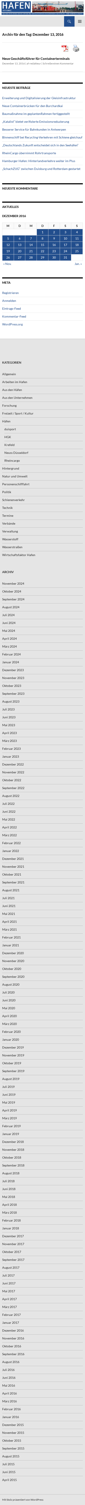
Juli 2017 (8, 1275)
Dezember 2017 (13, 1236)
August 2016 (10, 1362)
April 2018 (9, 1204)
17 (65, 245)
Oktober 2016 (11, 1346)
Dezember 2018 (13, 1142)
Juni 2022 (8, 811)
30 (54, 257)
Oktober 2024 (11, 591)
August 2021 (10, 890)
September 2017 (13, 1259)
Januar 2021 (10, 945)
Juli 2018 (8, 1181)
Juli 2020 (8, 992)
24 (65, 251)
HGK (7, 437)
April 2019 (9, 1110)
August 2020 (10, 984)
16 (54, 245)
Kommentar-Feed (14, 316)
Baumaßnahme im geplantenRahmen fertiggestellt (36, 114)
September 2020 (13, 976)
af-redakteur (34, 63)
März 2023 (9, 741)
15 (42, 245)
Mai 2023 (8, 725)
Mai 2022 (8, 819)
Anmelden (9, 300)
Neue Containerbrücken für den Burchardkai (32, 106)
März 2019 (9, 1118)
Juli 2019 (8, 1087)
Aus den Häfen (12, 390)
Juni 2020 (8, 1000)
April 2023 (9, 733)
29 (42, 257)
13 (19, 245)
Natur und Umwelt (14, 476)
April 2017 (9, 1299)
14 (31, 245)
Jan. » (78, 264)
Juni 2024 (8, 623)
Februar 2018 (11, 1220)
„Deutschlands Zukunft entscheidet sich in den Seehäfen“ (40, 145)
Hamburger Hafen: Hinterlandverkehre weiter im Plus (38, 161)
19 (8, 251)
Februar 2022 (11, 843)
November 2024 (13, 583)
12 (8, 245)
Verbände (8, 523)
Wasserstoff (10, 539)
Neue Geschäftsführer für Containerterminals (36, 58)
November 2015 (13, 1432)
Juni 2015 (8, 1472)
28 (31, 257)
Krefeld (9, 445)
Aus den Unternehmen (17, 397)
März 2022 (9, 835)
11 (77, 238)
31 (65, 257)
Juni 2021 (8, 906)
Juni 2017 (8, 1283)
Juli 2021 (8, 898)
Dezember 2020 (13, 953)
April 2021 (9, 921)
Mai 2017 (8, 1291)
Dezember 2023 (13, 670)
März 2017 (9, 1307)
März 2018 (9, 1212)
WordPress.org (12, 324)
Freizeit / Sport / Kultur (18, 413)
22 (42, 251)
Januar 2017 (10, 1322)
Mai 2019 (8, 1102)
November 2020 (13, 961)
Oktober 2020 (11, 969)
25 (77, 251)
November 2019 (13, 1055)
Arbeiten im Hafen (14, 382)
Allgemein (9, 374)
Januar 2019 (10, 1134)
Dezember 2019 (13, 1047)
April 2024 (9, 638)
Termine (7, 515)
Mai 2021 (8, 914)
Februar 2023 (11, 748)
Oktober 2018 (11, 1157)
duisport (10, 429)
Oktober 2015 (11, 1440)
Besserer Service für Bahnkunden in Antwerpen (34, 129)
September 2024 (13, 599)
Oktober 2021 (11, 874)
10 (65, 238)
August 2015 (10, 1456)
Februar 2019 (11, 1126)
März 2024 (9, 646)
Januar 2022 (10, 851)
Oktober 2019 (11, 1063)
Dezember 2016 (13, 1330)
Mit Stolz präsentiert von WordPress (22, 1499)
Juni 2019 (8, 1094)
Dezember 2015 (13, 1425)
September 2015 (13, 1448)
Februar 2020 (11, 1031)
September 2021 (13, 882)
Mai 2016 (8, 1385)
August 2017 (10, 1267)
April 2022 (9, 827)
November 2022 (13, 772)
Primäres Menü (80, 21)
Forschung (9, 405)
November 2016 (13, 1338)
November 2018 (13, 1149)
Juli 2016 (8, 1370)
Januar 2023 (10, 756)
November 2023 (13, 678)
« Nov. (7, 264)
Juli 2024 (8, 615)
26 (8, 257)
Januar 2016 (10, 1417)
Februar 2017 (11, 1315)
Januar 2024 (10, 662)
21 (31, 251)
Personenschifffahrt (15, 484)
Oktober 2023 (11, 686)
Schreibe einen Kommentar (58, 63)
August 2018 (10, 1173)
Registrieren (10, 293)
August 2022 (10, 796)
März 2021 (9, 929)
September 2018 (13, 1165)
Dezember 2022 (13, 764)
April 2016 (9, 1393)
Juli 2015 (8, 1464)
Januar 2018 (10, 1228)
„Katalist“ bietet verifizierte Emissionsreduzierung (35, 121)
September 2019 (13, 1071)
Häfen (6, 421)
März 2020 (9, 1024)
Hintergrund (10, 468)
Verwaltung (10, 531)
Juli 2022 (8, 803)
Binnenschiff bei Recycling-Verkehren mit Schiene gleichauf (42, 137)
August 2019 (10, 1079)
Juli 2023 (8, 709)
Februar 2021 (11, 937)
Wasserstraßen (12, 547)
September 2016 (13, 1354)
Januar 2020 (10, 1039)
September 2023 (13, 693)
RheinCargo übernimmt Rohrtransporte (29, 153)
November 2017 (13, 1244)
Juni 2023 (8, 717)
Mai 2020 (8, 1008)
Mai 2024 (8, 630)
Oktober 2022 (11, 780)
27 (19, 257)
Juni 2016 (8, 1377)
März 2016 (9, 1401)
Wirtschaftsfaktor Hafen (18, 555)
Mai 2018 (8, 1197)
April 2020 (9, 1016)
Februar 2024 (11, 654)
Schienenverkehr (13, 500)
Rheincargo (12, 460)
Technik (7, 508)
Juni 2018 (8, 1189)
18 (77, 245)
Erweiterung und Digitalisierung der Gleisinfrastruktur (39, 98)
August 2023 (10, 701)
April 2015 (9, 1480)
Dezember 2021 (13, 858)
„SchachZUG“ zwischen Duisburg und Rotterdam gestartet (41, 169)
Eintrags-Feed (11, 308)
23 (54, 251)
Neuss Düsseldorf (16, 452)
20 (19, 251)
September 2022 (13, 788)
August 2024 (10, 607)
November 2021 (13, 866)
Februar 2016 (11, 1409)
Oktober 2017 (11, 1252)
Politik (6, 492)
